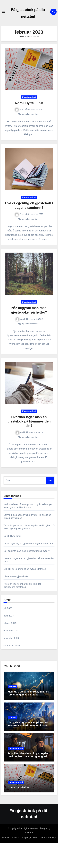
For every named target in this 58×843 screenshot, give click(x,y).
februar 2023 (10, 623)
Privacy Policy (48, 837)
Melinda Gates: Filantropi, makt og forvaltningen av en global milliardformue (28, 694)
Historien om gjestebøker (16, 576)
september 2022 (12, 645)
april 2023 (9, 616)
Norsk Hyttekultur (29, 103)
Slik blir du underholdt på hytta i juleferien (25, 569)
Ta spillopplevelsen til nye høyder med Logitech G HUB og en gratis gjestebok (28, 756)
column (12, 686)
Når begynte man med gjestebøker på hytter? (27, 551)
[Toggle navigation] (3, 11)
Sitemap (6, 837)
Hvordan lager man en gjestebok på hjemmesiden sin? (29, 421)
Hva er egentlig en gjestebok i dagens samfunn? (28, 543)
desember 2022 (12, 630)
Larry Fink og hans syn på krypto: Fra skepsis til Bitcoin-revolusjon (28, 724)
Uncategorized (29, 97)
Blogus (43, 828)
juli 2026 (8, 608)
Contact (16, 837)
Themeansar (29, 832)
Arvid (22, 109)
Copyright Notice (30, 837)
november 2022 (12, 638)
